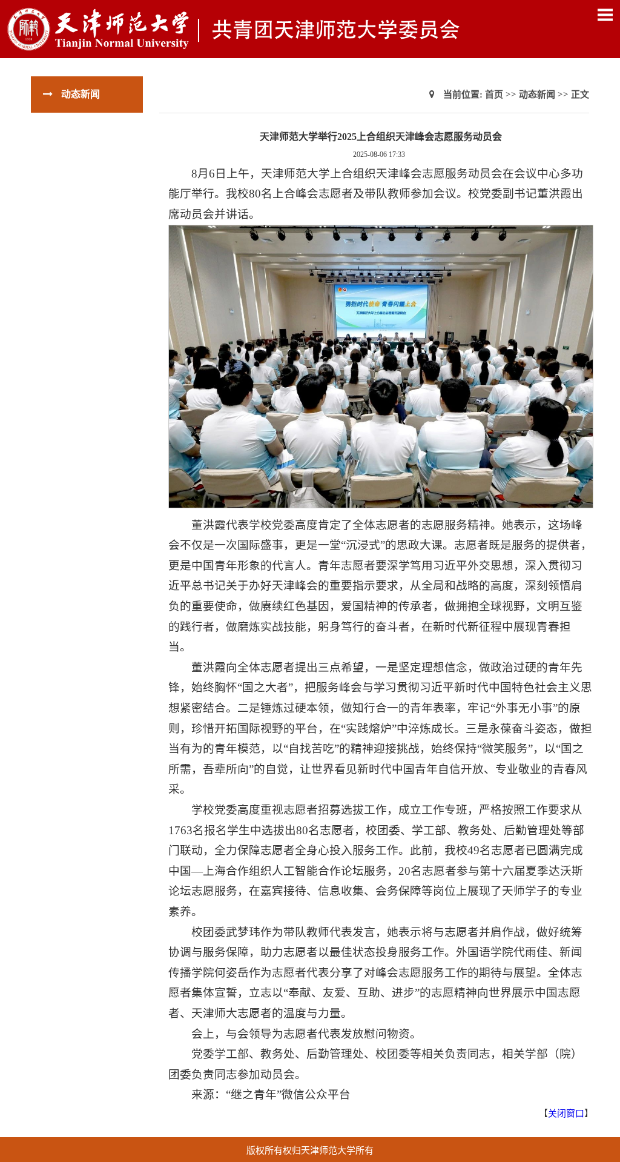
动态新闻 (537, 94)
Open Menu (605, 14)
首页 (494, 94)
